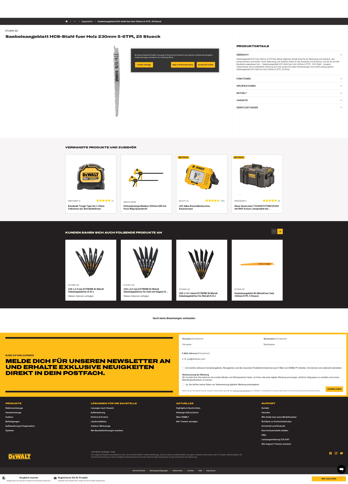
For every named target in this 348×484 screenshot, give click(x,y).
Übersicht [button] (243, 54)
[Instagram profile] (336, 453)
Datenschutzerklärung (242, 391)
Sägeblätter (87, 21)
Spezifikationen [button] (246, 85)
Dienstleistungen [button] (247, 107)
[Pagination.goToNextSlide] (280, 231)
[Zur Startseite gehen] (19, 456)
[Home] (66, 21)
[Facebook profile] (330, 453)
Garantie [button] (242, 100)
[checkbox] (183, 368)
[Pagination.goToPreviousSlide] (274, 231)
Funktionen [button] (244, 78)
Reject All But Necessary (183, 65)
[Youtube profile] (341, 453)
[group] (26, 479)
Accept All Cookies (206, 65)
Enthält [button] (242, 93)
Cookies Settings (144, 65)
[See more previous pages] (75, 21)
